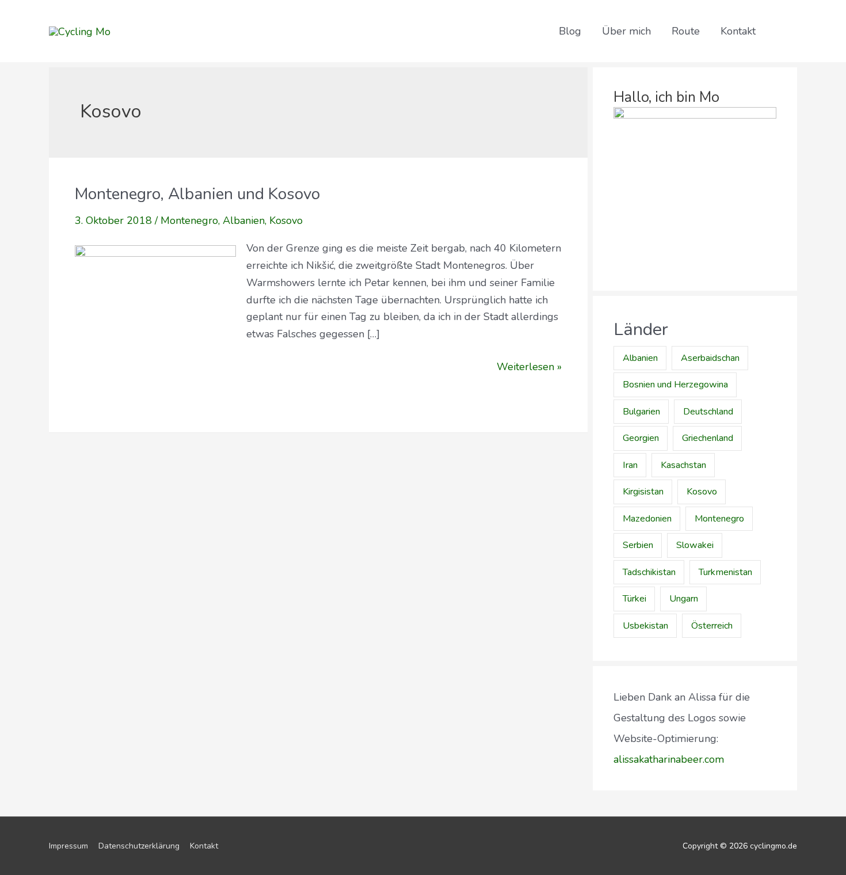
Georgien (641, 438)
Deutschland (708, 411)
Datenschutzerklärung (139, 845)
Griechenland (707, 438)
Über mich (626, 31)
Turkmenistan (725, 572)
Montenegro (189, 220)
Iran (630, 465)
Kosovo (286, 220)
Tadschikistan (649, 572)
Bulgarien (641, 411)
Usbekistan (645, 625)
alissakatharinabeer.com (668, 759)
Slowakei (695, 545)
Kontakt (738, 31)
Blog (570, 31)
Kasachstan (683, 465)
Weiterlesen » (529, 366)
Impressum (68, 845)
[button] (781, 30)
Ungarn (683, 598)
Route (686, 31)
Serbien (638, 545)
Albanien (244, 220)
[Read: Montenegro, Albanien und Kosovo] (155, 325)
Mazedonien (647, 518)
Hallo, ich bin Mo (666, 97)
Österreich (712, 625)
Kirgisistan (643, 491)
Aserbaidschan (710, 358)
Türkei (634, 598)
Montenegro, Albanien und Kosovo (197, 194)
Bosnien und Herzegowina (675, 384)
